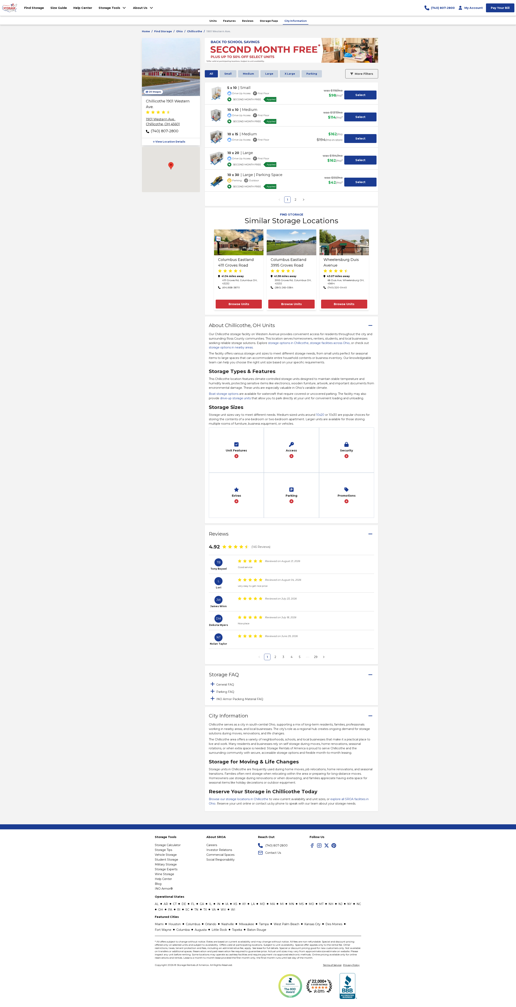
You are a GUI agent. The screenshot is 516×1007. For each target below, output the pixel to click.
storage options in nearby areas (231, 347)
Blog (158, 884)
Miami (159, 924)
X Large (290, 73)
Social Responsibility (220, 859)
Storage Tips (163, 850)
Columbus (193, 924)
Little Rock (219, 930)
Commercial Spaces (220, 855)
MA (272, 904)
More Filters (364, 74)
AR (166, 904)
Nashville (227, 924)
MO (311, 904)
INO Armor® (164, 888)
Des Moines (334, 924)
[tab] (291, 684)
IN (218, 904)
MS (301, 904)
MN (291, 904)
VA (214, 909)
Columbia (183, 930)
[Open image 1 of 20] (171, 67)
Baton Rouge (256, 930)
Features (229, 20)
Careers (211, 845)
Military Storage (166, 864)
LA (253, 904)
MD (262, 904)
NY (349, 904)
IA (226, 904)
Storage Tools (109, 8)
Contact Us (273, 853)
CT (175, 904)
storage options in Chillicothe (288, 343)
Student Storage (166, 859)
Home (146, 31)
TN (196, 909)
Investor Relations (219, 850)
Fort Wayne (163, 930)
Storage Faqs (269, 20)
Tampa (264, 924)
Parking (311, 73)
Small (228, 73)
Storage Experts (166, 869)
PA (170, 909)
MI (282, 904)
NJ (340, 904)
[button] (171, 141)
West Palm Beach (286, 924)
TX (205, 909)
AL (157, 904)
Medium (248, 73)
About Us (140, 8)
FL (193, 904)
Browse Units (239, 304)
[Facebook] (312, 845)
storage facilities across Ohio (330, 343)
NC (359, 904)
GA (202, 904)
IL (210, 904)
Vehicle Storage (166, 855)
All (211, 73)
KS (235, 904)
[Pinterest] (333, 845)
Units (213, 20)
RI (178, 909)
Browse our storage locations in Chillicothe (238, 799)
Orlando (210, 924)
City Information (295, 20)
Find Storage (163, 31)
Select (360, 95)
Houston (175, 924)
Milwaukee (246, 924)
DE (184, 904)
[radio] (148, 112)
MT (321, 904)
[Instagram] (319, 845)
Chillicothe (194, 31)
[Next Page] (303, 199)
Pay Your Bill (500, 8)
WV (223, 909)
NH (331, 904)
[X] (326, 845)
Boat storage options (223, 394)
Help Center (163, 879)
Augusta (201, 930)
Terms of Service (332, 964)
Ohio (179, 31)
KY (244, 904)
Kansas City (312, 924)
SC (187, 909)
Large (269, 73)
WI (233, 909)
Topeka (237, 930)
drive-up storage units (235, 398)
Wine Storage (164, 874)
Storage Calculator (168, 845)
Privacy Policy (351, 964)
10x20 (320, 415)
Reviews (247, 20)
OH (160, 909)
